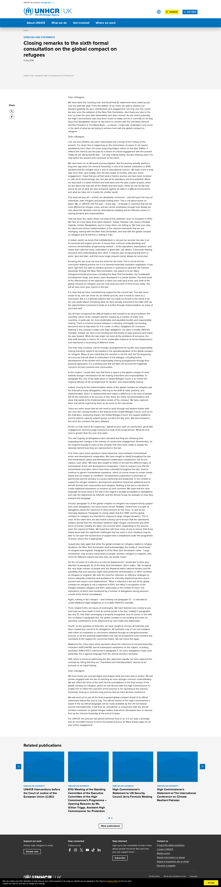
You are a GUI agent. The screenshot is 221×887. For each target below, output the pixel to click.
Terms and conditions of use (175, 876)
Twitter (81, 850)
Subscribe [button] (120, 858)
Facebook (69, 850)
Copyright (193, 876)
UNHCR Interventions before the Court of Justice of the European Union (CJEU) (42, 793)
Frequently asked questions (170, 845)
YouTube (87, 850)
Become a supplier (166, 865)
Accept (211, 883)
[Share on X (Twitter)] (12, 111)
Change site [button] (46, 2)
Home (26, 30)
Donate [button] (173, 11)
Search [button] (151, 12)
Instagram (75, 850)
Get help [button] (191, 11)
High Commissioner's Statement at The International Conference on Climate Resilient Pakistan (176, 794)
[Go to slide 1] (110, 818)
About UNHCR (36, 23)
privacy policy (112, 881)
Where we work (106, 23)
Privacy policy (154, 876)
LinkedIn (99, 850)
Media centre (163, 853)
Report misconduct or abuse (171, 857)
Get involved (81, 23)
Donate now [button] (32, 851)
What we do (59, 23)
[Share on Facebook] (12, 116)
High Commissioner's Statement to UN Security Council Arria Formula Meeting (132, 793)
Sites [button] (159, 12)
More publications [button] (110, 826)
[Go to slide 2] (112, 818)
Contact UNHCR (165, 849)
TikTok (93, 850)
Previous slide (18, 766)
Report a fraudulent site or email (173, 861)
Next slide (202, 766)
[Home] (41, 11)
